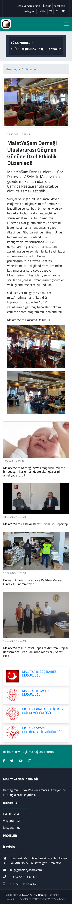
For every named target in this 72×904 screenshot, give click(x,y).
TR (50, 11)
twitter (42, 11)
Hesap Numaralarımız (28, 6)
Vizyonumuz (11, 820)
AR (63, 11)
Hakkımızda (11, 813)
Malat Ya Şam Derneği (34, 895)
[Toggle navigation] (66, 24)
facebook (59, 6)
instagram (29, 11)
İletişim (47, 6)
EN (57, 11)
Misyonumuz (11, 827)
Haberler (30, 69)
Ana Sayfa (13, 69)
